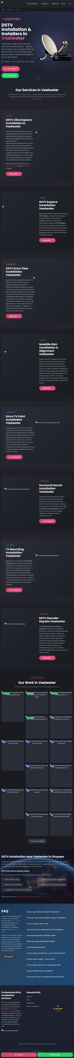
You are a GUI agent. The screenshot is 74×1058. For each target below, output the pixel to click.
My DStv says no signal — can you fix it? (41, 959)
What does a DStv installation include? (41, 941)
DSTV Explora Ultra (15, 131)
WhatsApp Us (11, 75)
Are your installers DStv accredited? (40, 971)
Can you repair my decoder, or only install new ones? (46, 953)
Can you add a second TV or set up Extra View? (44, 965)
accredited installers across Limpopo (28, 896)
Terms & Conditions (33, 1006)
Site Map (52, 1044)
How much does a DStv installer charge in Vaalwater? (46, 918)
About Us (29, 996)
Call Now (20, 1055)
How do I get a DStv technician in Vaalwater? (43, 912)
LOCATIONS (33, 4)
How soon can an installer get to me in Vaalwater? (45, 930)
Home (3, 9)
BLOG (63, 4)
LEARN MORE (13, 174)
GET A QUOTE (12, 69)
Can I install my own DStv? (36, 947)
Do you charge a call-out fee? (37, 924)
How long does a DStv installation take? (41, 935)
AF (72, 3)
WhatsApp (56, 1055)
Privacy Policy (31, 1003)
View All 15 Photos (38, 841)
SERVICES (44, 4)
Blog (28, 1000)
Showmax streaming (12, 166)
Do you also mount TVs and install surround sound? (45, 977)
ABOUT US (55, 4)
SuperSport (27, 166)
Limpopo (10, 9)
